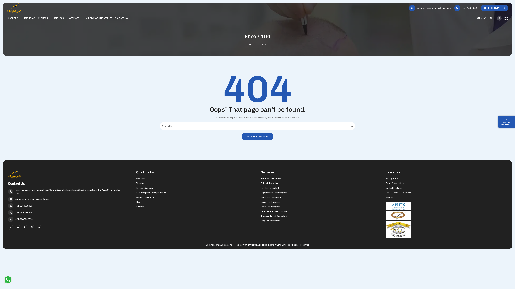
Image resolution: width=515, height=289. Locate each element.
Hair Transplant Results (98, 18)
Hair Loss (58, 18)
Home (249, 45)
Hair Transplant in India (271, 178)
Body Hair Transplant (270, 206)
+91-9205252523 (24, 219)
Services (74, 18)
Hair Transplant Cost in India (398, 192)
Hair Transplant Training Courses (151, 192)
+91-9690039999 (24, 212)
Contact (140, 206)
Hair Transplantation (35, 18)
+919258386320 (469, 8)
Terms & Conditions (395, 183)
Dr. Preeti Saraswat (145, 188)
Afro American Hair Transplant (274, 211)
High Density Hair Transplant (274, 192)
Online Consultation (145, 197)
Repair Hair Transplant (271, 197)
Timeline (140, 183)
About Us (13, 18)
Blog (138, 202)
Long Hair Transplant (270, 220)
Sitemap (389, 197)
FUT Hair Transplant (270, 188)
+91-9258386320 (23, 205)
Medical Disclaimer (394, 188)
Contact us (121, 18)
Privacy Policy (392, 178)
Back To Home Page (257, 136)
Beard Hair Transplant (271, 202)
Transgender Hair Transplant (274, 216)
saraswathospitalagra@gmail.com (434, 8)
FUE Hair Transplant (270, 183)
